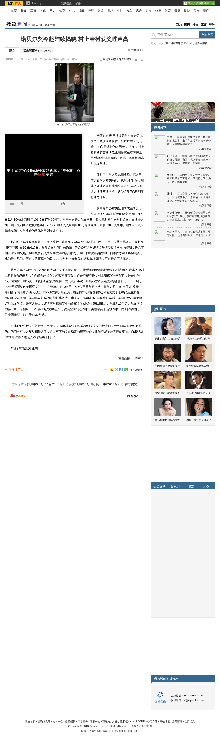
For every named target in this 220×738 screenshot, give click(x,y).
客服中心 (95, 721)
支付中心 (58, 721)
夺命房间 (189, 43)
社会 (195, 24)
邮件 (78, 3)
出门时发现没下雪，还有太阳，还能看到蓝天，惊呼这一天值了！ (189, 235)
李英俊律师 (173, 212)
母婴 (177, 10)
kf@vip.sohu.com (194, 700)
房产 (139, 10)
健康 (158, 10)
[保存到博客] (136, 369)
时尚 (149, 10)
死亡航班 (164, 43)
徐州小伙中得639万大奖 (107, 384)
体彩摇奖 (131, 384)
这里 (42, 175)
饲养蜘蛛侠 (176, 43)
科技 (120, 10)
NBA (72, 10)
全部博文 (190, 721)
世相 (110, 10)
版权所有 (147, 726)
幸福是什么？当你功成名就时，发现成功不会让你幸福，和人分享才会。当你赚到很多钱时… (189, 197)
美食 (197, 10)
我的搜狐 (66, 3)
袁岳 (169, 137)
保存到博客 (125, 59)
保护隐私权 (121, 721)
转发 (202, 148)
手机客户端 (109, 59)
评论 (212, 24)
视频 (81, 10)
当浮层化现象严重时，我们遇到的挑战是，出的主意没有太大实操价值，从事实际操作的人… (189, 141)
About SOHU (137, 721)
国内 (179, 24)
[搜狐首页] (14, 3)
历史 (52, 10)
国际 (187, 24)
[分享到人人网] (121, 369)
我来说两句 (37, 50)
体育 (62, 10)
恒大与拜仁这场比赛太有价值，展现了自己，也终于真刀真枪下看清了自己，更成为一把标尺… (189, 160)
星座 (206, 10)
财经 (101, 10)
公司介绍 (152, 721)
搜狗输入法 (44, 721)
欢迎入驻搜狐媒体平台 (201, 3)
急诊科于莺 (173, 231)
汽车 (129, 10)
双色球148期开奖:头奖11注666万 (67, 384)
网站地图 (165, 721)
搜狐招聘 (70, 721)
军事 (33, 10)
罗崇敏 (171, 174)
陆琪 (169, 193)
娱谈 (91, 10)
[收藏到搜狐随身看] (126, 369)
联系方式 (107, 721)
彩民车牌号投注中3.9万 (27, 384)
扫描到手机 (137, 50)
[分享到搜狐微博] (111, 369)
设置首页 (30, 721)
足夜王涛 (172, 156)
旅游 (187, 10)
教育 (168, 10)
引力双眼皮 (201, 43)
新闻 (24, 10)
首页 (14, 10)
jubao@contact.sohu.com (124, 730)
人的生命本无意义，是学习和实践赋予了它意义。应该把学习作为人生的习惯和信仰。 (189, 178)
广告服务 (83, 721)
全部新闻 (177, 721)
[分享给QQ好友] (116, 369)
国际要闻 (37, 24)
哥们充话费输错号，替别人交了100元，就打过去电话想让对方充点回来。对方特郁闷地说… (189, 216)
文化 (43, 10)
